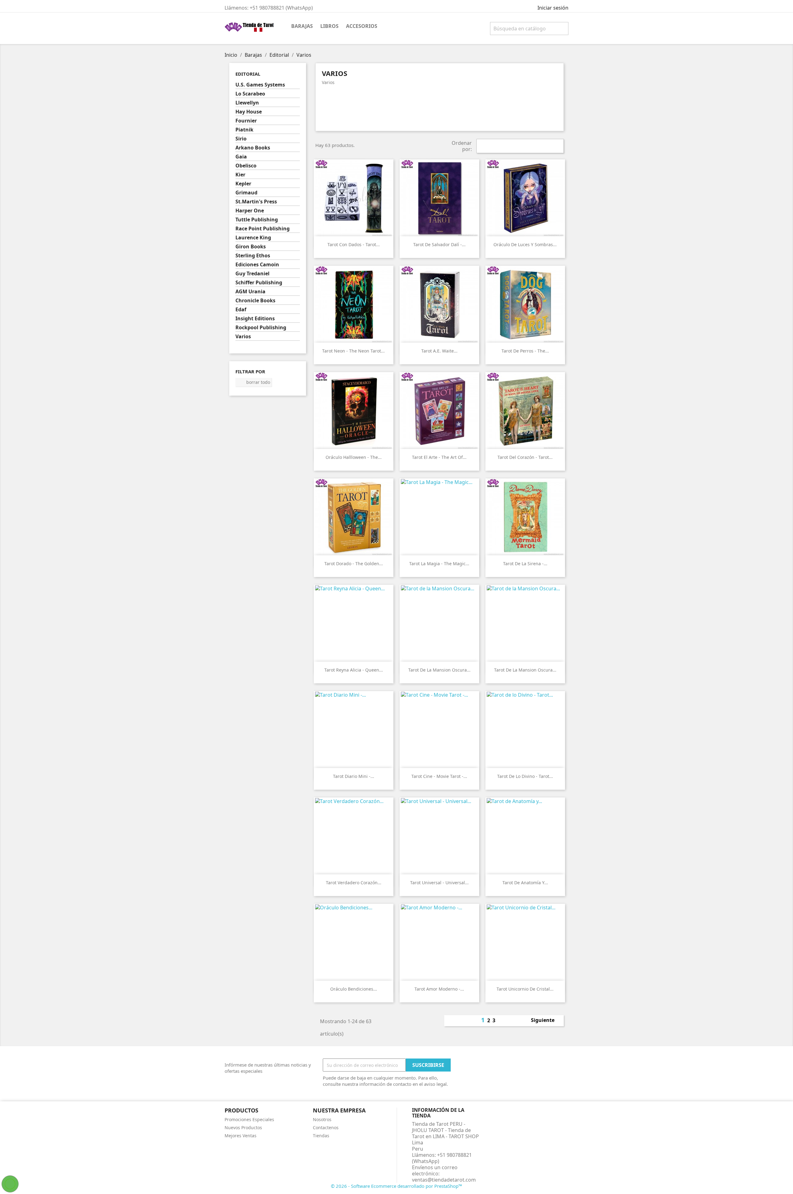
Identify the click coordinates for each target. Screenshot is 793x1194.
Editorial (247, 74)
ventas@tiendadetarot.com (444, 1179)
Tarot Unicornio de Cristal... (525, 989)
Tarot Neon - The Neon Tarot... (353, 351)
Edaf (240, 309)
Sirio (241, 138)
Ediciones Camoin (257, 264)
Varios (243, 336)
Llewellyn (247, 103)
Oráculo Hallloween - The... (354, 457)
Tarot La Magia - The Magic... (439, 563)
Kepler (243, 183)
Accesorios (361, 26)
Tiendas (321, 1136)
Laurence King (253, 237)
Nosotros (322, 1119)
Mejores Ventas (240, 1136)
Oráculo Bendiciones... (353, 989)
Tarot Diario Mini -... (353, 776)
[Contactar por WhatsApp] (10, 1183)
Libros (329, 26)
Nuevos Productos (243, 1127)
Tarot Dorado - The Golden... (353, 563)
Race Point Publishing (262, 228)
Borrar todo (254, 382)
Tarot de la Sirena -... (525, 563)
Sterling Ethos (252, 255)
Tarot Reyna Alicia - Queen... (353, 670)
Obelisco (245, 165)
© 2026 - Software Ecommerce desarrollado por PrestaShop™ (396, 1186)
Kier (240, 174)
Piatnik (244, 130)
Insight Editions (255, 318)
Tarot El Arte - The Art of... (439, 457)
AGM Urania (250, 291)
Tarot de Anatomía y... (525, 883)
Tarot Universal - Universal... (439, 883)
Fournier (246, 121)
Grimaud (246, 192)
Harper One (249, 210)
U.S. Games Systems (260, 85)
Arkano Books (252, 147)
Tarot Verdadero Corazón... (353, 883)
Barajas (302, 26)
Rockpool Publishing (260, 327)
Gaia (241, 156)
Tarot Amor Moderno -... (439, 989)
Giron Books (250, 246)
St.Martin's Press (256, 201)
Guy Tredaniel (252, 273)
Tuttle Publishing (256, 219)
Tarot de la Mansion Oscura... (439, 670)
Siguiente (546, 1020)
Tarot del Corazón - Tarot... (525, 457)
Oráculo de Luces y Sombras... (525, 244)
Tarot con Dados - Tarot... (353, 244)
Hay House (248, 112)
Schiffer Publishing (258, 282)
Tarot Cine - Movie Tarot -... (439, 776)
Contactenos (326, 1127)
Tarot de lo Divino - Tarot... (525, 776)
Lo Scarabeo (250, 94)
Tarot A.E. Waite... (439, 351)
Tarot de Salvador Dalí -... (439, 244)
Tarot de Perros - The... (525, 351)
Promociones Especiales (249, 1119)
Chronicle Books (255, 300)
